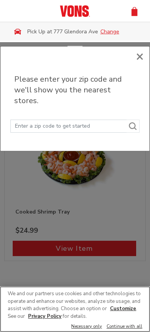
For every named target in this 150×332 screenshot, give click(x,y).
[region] (75, 309)
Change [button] (109, 31)
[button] (134, 11)
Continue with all (124, 326)
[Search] (133, 126)
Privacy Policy (45, 316)
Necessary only (86, 326)
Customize (123, 308)
